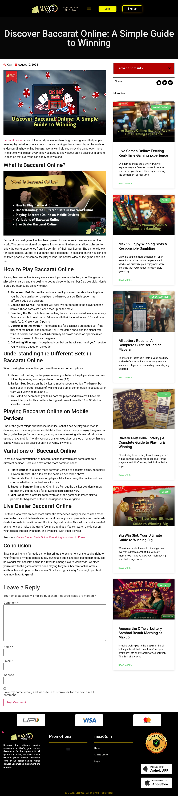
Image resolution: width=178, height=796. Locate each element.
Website (8, 674)
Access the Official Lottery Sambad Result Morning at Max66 (140, 632)
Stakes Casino (101, 755)
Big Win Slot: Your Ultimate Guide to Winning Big (140, 537)
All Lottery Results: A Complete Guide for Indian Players (140, 345)
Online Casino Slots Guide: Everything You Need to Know (51, 537)
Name (8, 646)
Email (8, 661)
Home (97, 748)
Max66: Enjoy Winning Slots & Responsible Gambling (143, 246)
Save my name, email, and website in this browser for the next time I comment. (48, 693)
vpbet (2, 732)
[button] (89, 9)
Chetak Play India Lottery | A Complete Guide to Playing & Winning (142, 442)
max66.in (103, 736)
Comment (11, 602)
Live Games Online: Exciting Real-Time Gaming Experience (143, 153)
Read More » (125, 183)
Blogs (97, 761)
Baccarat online (12, 140)
